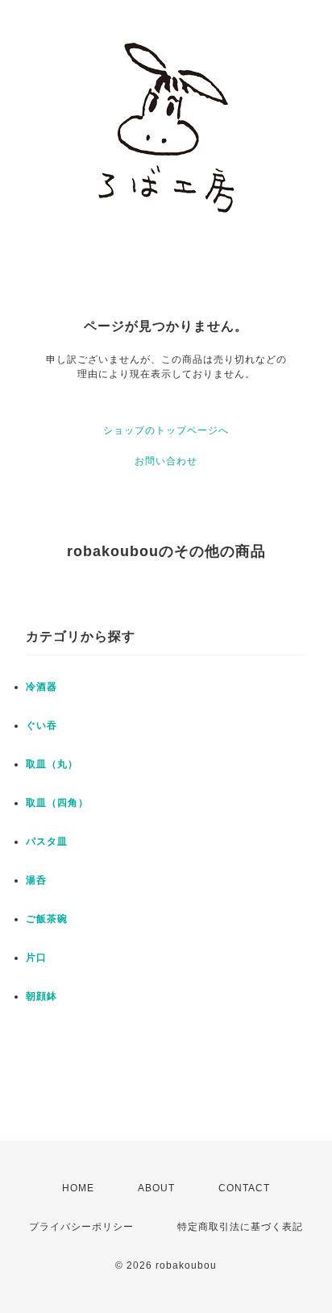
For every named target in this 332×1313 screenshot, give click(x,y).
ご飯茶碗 (47, 919)
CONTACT (244, 1188)
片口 (36, 957)
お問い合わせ (166, 461)
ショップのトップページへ (166, 430)
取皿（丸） (52, 764)
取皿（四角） (57, 802)
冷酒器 (41, 686)
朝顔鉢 (41, 996)
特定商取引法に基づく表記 (240, 1226)
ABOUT (156, 1188)
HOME (78, 1188)
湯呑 (36, 880)
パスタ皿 (47, 841)
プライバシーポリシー (81, 1226)
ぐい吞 (41, 725)
